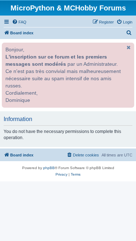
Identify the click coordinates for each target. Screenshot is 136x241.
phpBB (49, 168)
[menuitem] (19, 22)
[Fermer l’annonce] (128, 47)
